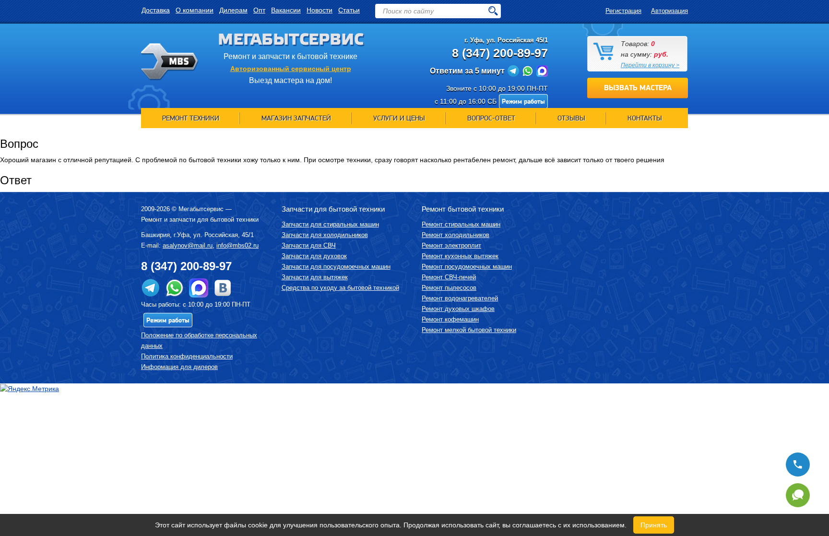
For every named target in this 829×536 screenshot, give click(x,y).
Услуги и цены (399, 118)
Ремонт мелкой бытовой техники (469, 330)
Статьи (349, 10)
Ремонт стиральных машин (461, 224)
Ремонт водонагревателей (460, 298)
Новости (319, 10)
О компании (194, 10)
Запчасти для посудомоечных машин (336, 266)
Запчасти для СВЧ (309, 245)
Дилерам (233, 10)
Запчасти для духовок (314, 256)
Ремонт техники (190, 118)
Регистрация (623, 10)
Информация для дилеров (179, 366)
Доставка (156, 10)
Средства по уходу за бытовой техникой (340, 287)
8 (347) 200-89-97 (500, 53)
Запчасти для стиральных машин (330, 224)
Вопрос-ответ (491, 118)
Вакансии (286, 10)
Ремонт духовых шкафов (458, 308)
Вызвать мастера (638, 87)
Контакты (645, 118)
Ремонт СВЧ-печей (449, 277)
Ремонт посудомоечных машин (467, 266)
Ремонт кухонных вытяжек (460, 256)
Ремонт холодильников (455, 234)
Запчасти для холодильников (325, 234)
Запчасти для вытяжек (315, 277)
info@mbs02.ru (237, 245)
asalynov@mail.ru (188, 245)
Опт (259, 10)
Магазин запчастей (296, 118)
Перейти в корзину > (650, 65)
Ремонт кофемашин (450, 319)
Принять (653, 525)
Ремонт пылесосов (449, 287)
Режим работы (523, 101)
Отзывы (571, 118)
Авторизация (669, 10)
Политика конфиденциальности (187, 356)
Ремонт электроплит (451, 245)
